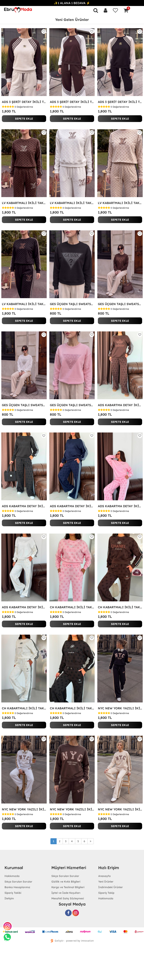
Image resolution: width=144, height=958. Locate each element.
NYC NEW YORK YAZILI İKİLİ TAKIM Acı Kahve (72, 809)
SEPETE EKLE (24, 118)
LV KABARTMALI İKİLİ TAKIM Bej (120, 203)
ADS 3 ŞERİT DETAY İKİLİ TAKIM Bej (24, 102)
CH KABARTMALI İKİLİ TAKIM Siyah (72, 708)
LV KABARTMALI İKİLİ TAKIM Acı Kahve (24, 203)
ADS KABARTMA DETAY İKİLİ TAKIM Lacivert (72, 506)
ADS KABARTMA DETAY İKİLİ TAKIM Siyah (24, 506)
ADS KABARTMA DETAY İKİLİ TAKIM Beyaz (24, 607)
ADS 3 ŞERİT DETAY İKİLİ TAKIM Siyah (120, 102)
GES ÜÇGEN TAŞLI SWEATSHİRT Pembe (72, 405)
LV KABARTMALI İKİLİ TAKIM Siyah (24, 304)
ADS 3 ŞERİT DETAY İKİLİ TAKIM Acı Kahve (72, 102)
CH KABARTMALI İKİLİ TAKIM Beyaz (24, 708)
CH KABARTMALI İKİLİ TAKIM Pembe (72, 607)
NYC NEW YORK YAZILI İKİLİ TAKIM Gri (24, 809)
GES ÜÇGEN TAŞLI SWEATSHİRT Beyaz (24, 405)
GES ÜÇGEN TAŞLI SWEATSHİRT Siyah (72, 304)
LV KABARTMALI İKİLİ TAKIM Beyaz (72, 203)
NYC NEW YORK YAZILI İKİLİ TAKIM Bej (120, 809)
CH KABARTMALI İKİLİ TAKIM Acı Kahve (120, 607)
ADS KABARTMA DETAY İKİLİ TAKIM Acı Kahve (120, 405)
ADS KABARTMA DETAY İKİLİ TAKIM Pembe (120, 506)
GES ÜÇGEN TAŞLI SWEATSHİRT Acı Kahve (120, 304)
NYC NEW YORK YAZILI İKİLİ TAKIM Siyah (120, 708)
